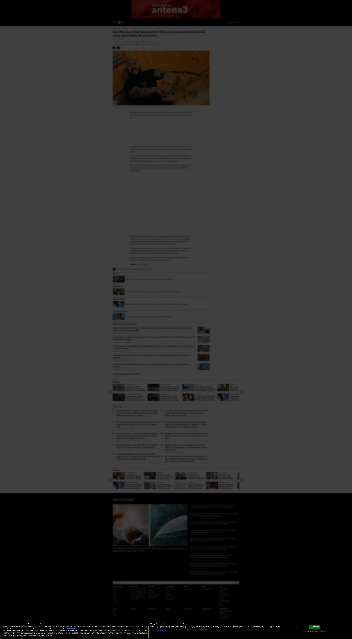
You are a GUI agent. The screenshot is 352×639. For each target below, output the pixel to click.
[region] (176, 630)
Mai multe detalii (71, 628)
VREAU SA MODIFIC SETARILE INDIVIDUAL (314, 632)
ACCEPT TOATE (314, 627)
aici (4, 633)
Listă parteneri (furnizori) (156, 630)
